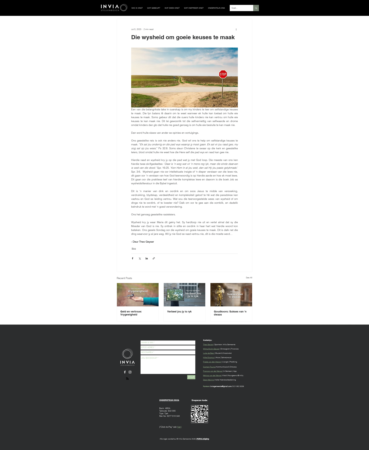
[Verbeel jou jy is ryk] (184, 294)
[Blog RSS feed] (127, 378)
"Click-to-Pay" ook (168, 427)
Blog (134, 248)
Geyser (210, 344)
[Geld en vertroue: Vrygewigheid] (138, 294)
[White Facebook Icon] (125, 372)
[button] (137, 8)
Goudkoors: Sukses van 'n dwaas (230, 313)
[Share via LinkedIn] (146, 258)
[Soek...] (256, 8)
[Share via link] (153, 258)
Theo (205, 344)
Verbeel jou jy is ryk (179, 311)
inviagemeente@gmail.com (221, 386)
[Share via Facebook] (132, 258)
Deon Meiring (208, 380)
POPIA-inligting (203, 439)
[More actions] (236, 29)
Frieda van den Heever (212, 362)
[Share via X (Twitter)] (139, 258)
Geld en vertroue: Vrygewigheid (131, 313)
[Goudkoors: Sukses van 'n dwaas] (231, 294)
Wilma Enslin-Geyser (211, 349)
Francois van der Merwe (212, 371)
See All (249, 277)
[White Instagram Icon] (130, 372)
